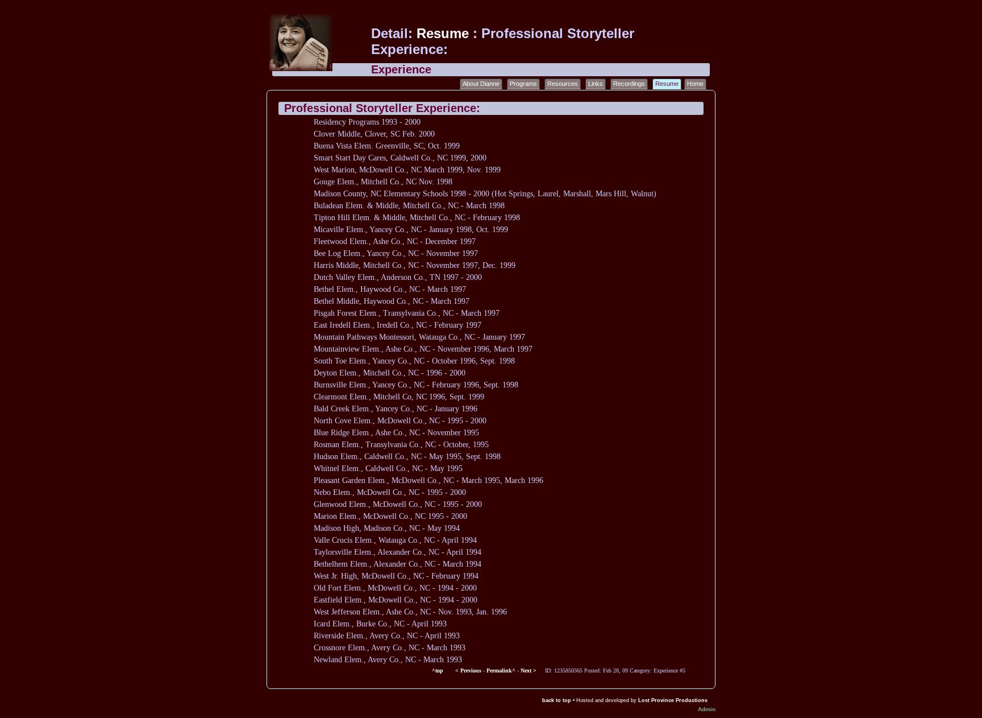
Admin (706, 709)
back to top (556, 700)
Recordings (629, 83)
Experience (401, 69)
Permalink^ (500, 670)
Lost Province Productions (673, 700)
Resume (445, 33)
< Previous (468, 670)
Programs (523, 83)
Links (595, 83)
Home (695, 83)
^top (438, 670)
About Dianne (481, 83)
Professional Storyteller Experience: (382, 108)
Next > (528, 670)
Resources (562, 83)
